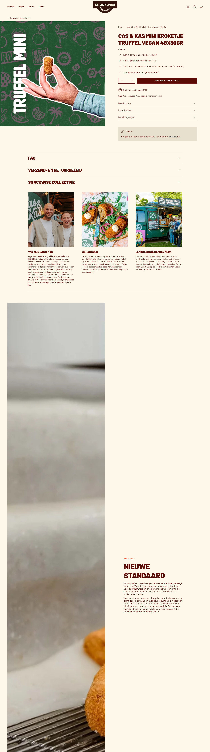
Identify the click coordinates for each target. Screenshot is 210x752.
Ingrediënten (124, 110)
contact (173, 136)
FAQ (31, 157)
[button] (10, 7)
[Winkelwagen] (201, 7)
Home (120, 27)
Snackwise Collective (51, 182)
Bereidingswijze (126, 117)
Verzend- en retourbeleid (55, 170)
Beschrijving (124, 103)
